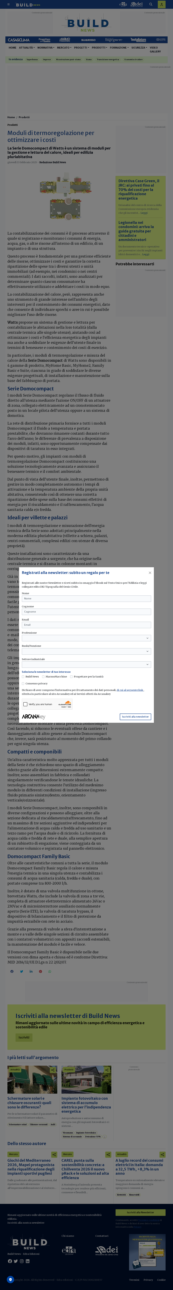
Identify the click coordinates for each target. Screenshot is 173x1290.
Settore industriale (33, 659)
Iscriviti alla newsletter (135, 716)
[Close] (150, 572)
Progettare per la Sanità (88, 676)
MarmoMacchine (56, 676)
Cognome (28, 606)
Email (25, 619)
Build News (32, 676)
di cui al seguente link (130, 690)
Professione (29, 632)
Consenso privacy (36, 683)
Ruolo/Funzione (31, 645)
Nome (25, 593)
